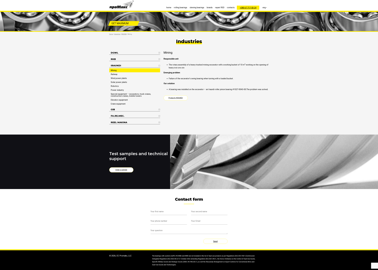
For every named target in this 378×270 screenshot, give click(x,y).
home (168, 7)
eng (264, 7)
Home (111, 34)
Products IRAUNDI (176, 98)
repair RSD (219, 7)
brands (210, 7)
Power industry (117, 90)
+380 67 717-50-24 (248, 8)
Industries (117, 34)
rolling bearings (180, 7)
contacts (231, 7)
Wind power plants (119, 78)
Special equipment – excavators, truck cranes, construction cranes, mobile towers (131, 95)
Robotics (115, 86)
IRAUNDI (124, 34)
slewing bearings (197, 7)
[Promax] (121, 5)
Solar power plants (119, 82)
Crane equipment (118, 104)
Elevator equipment (119, 100)
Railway (114, 74)
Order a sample (121, 170)
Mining (114, 70)
